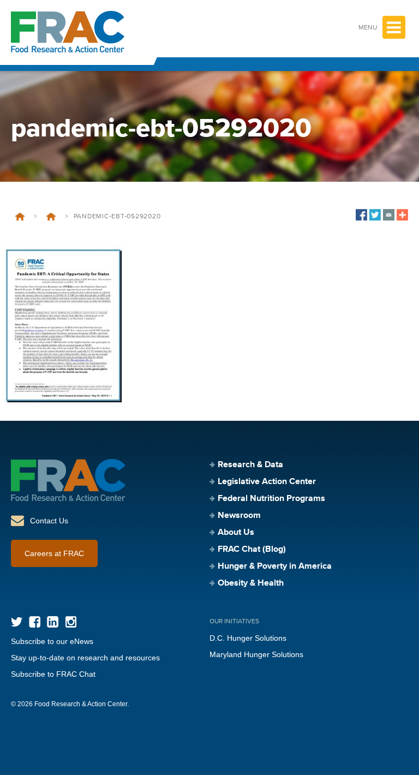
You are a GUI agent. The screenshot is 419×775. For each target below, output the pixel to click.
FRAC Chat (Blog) (252, 549)
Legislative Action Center (267, 482)
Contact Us (49, 520)
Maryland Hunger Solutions (256, 654)
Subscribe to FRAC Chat (53, 674)
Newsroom (239, 515)
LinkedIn (52, 622)
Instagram (70, 622)
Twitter (16, 622)
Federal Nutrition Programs (271, 498)
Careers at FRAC (54, 553)
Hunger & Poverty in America (275, 566)
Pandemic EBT (51, 216)
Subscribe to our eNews (52, 641)
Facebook (34, 622)
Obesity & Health (251, 583)
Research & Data (250, 465)
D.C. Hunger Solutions (248, 638)
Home (20, 216)
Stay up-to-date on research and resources (85, 657)
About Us (236, 532)
